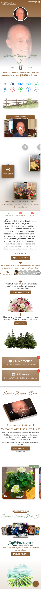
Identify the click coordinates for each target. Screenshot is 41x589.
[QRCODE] (5, 84)
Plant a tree (20, 323)
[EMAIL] (12, 89)
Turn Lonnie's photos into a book (20, 202)
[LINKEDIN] (5, 89)
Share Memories (21, 554)
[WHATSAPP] (36, 84)
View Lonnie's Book (20, 448)
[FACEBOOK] (12, 84)
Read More (20, 253)
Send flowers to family (20, 292)
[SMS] (20, 89)
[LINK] (36, 89)
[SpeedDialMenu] (36, 584)
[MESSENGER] (20, 84)
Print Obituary (22, 258)
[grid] (20, 177)
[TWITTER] (28, 84)
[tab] (9, 214)
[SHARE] (28, 89)
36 (39, 358)
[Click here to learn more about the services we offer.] (20, 544)
